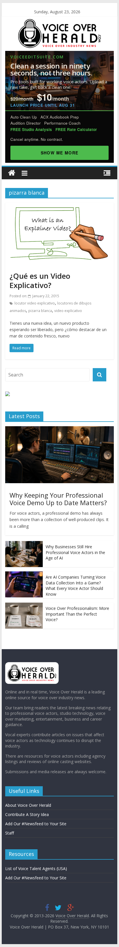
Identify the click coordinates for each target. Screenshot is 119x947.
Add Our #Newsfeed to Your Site (35, 823)
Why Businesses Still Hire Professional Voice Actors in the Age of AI (75, 552)
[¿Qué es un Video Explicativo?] (59, 206)
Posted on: (34, 295)
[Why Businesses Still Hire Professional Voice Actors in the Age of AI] (24, 544)
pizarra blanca (40, 310)
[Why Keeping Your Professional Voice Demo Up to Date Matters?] (59, 429)
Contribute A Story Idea (27, 814)
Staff (9, 833)
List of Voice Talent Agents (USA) (36, 868)
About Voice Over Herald (28, 805)
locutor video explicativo (34, 303)
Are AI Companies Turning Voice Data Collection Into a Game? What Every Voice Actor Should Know (76, 585)
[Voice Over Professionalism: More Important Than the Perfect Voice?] (24, 605)
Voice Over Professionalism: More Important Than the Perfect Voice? (77, 614)
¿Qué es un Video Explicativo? (40, 280)
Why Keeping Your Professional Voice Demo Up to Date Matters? (58, 499)
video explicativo (68, 310)
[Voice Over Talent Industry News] (59, 22)
